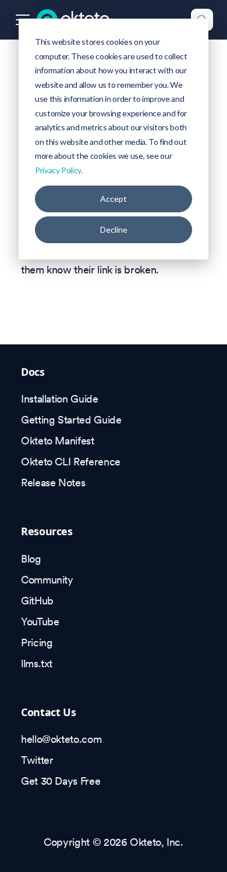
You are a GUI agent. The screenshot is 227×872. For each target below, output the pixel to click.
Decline (113, 229)
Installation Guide (59, 398)
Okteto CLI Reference (70, 461)
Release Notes (53, 482)
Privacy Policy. (59, 170)
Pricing (36, 642)
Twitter (37, 760)
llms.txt (36, 663)
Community (47, 579)
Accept (113, 199)
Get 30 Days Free (60, 781)
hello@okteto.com (61, 739)
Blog (31, 558)
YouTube (40, 621)
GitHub (37, 600)
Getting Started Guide (71, 419)
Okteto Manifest (57, 440)
